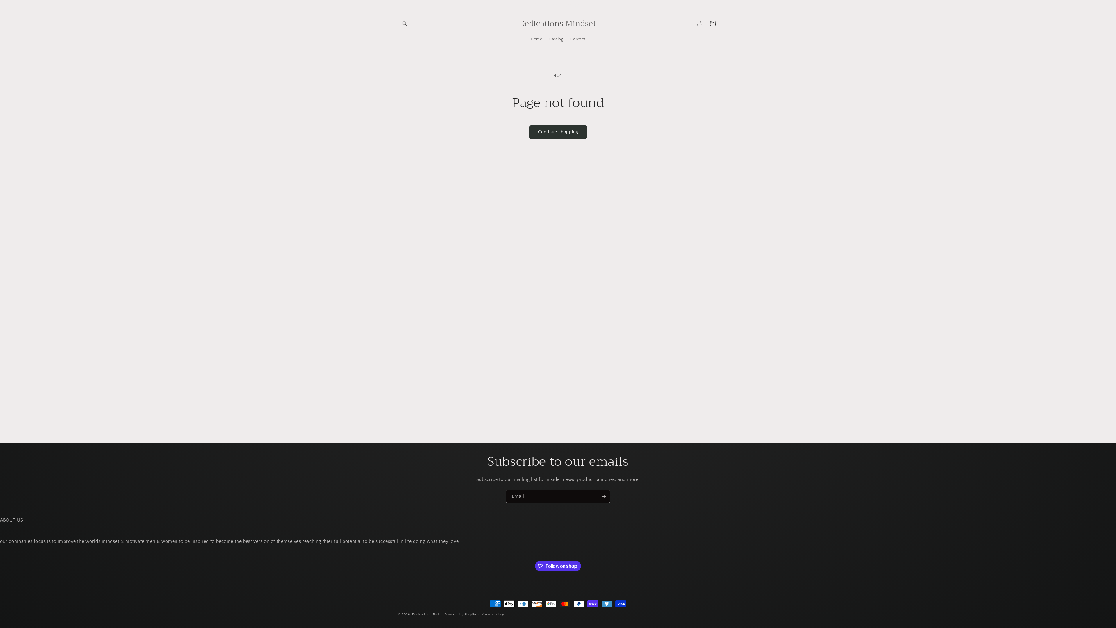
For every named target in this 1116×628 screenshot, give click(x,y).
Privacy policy (493, 614)
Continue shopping (558, 131)
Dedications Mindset (427, 614)
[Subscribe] (603, 496)
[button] (404, 23)
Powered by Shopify (460, 614)
